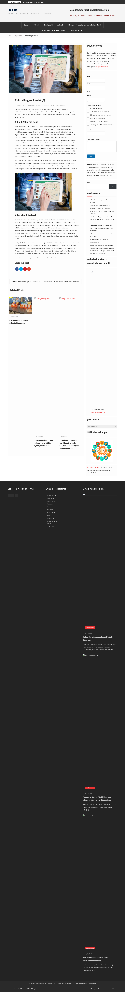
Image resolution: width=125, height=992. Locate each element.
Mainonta (50, 510)
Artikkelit (60, 25)
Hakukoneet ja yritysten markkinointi (101, 245)
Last (88, 91)
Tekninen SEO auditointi (97, 118)
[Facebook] (108, 2)
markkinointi (48, 258)
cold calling (28, 258)
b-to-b (18, 258)
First (88, 84)
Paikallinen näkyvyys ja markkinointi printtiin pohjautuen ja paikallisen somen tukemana (102, 219)
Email (89, 95)
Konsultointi (39, 105)
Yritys (89, 129)
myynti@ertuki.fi (102, 66)
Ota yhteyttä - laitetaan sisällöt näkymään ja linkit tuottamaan (93, 16)
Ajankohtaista (51, 495)
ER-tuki (12, 10)
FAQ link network (59, 983)
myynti (54, 258)
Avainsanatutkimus (96, 108)
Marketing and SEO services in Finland (53, 30)
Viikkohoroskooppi (93, 467)
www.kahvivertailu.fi (98, 412)
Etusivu (26, 25)
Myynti (52, 105)
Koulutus (50, 504)
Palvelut (36, 25)
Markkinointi (46, 105)
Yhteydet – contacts (77, 30)
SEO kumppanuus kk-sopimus (99, 112)
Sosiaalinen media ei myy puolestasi (101, 225)
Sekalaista (50, 518)
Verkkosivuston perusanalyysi (99, 121)
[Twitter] (115, 2)
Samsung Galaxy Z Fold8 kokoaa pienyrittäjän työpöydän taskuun (43, 443)
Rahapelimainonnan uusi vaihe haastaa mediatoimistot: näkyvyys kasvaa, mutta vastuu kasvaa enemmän (102, 250)
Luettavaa (50, 507)
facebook (34, 258)
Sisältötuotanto (58, 105)
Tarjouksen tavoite (94, 139)
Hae (113, 186)
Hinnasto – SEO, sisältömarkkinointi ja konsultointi (84, 25)
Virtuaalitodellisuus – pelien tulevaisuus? (26, 282)
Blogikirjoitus (31, 105)
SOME (65, 105)
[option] (22, 2)
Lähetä (91, 156)
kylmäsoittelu (41, 258)
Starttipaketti (48, 25)
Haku (89, 182)
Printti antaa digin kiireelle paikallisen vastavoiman (55, 2)
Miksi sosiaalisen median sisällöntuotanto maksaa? (61, 282)
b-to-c (22, 258)
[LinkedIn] (112, 2)
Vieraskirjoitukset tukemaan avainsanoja (102, 125)
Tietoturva (50, 527)
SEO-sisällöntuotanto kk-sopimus (100, 115)
